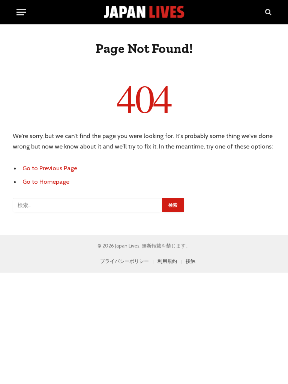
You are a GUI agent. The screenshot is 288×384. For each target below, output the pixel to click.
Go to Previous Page (49, 168)
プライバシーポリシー (124, 261)
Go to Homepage (45, 181)
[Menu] (21, 12)
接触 (190, 261)
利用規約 (167, 261)
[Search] (268, 12)
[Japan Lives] (144, 12)
